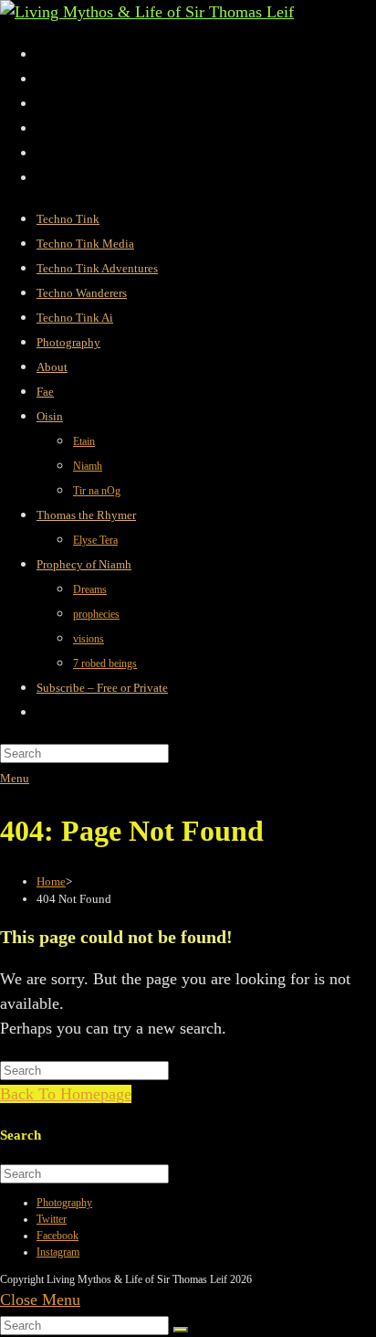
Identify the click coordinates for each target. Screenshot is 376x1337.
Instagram (58, 1252)
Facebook (57, 1235)
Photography (64, 1202)
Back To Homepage (65, 1094)
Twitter (52, 1219)
